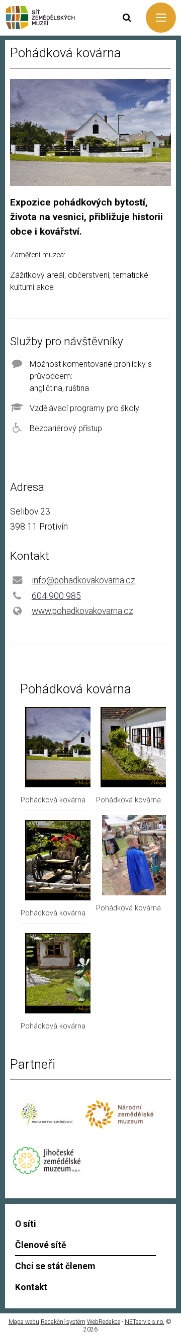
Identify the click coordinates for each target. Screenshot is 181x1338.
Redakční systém (63, 1321)
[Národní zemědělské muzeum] (119, 1125)
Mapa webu (24, 1321)
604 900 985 (56, 596)
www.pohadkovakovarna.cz (82, 611)
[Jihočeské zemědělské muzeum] (46, 1171)
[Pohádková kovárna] (80, 784)
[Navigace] (161, 18)
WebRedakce (103, 1321)
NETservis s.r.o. (144, 1321)
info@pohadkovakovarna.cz (83, 580)
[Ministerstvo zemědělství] (46, 1131)
